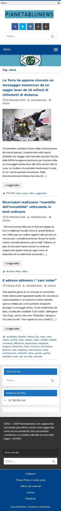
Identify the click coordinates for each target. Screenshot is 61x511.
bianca (31, 336)
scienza (6, 220)
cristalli (43, 340)
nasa (25, 193)
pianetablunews (39, 100)
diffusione (19, 343)
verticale (38, 356)
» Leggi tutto (12, 185)
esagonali (43, 343)
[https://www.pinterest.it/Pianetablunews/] (38, 26)
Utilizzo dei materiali (30, 486)
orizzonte (22, 353)
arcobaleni (11, 336)
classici (28, 340)
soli (21, 356)
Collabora (30, 474)
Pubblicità (30, 499)
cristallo (52, 340)
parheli (46, 353)
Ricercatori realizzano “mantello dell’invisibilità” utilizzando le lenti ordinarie (28, 207)
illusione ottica (13, 271)
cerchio (14, 340)
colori (36, 340)
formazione (46, 346)
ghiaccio (6, 350)
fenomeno (18, 346)
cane (42, 336)
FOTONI (10, 193)
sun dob (28, 356)
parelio (38, 353)
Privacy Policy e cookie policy (31, 480)
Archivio (31, 492)
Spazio (5, 103)
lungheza (22, 350)
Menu (4, 3)
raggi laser (41, 193)
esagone (6, 346)
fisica (27, 346)
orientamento (9, 353)
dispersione (31, 343)
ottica (31, 193)
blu (37, 336)
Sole (15, 356)
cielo (21, 340)
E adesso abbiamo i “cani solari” (29, 280)
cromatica (7, 343)
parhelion (7, 356)
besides (22, 336)
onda (45, 350)
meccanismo (34, 350)
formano (35, 346)
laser (18, 193)
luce (14, 350)
